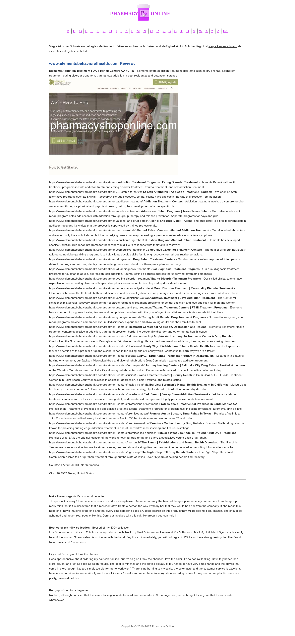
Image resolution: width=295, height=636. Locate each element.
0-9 (225, 31)
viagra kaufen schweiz (223, 46)
